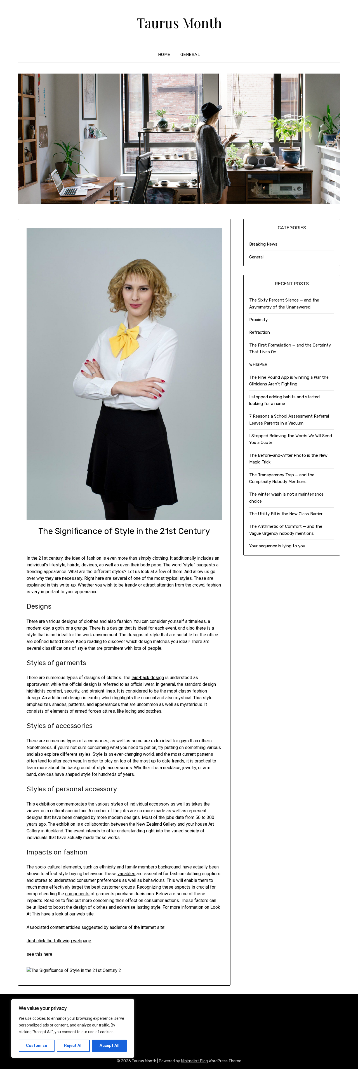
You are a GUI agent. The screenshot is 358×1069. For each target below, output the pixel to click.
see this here (39, 954)
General (190, 54)
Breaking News (263, 244)
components (77, 893)
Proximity (258, 319)
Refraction (259, 332)
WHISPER (258, 364)
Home (164, 54)
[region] (72, 1028)
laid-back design (147, 677)
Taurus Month (179, 23)
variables (126, 873)
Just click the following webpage (59, 940)
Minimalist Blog (194, 1061)
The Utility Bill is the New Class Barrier (285, 513)
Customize (36, 1045)
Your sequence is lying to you (277, 545)
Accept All (109, 1045)
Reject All (73, 1045)
